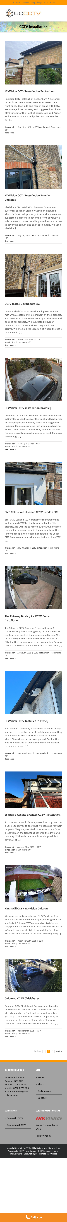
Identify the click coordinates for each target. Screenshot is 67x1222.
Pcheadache (13, 1151)
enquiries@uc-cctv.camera (43, 2)
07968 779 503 (21, 1088)
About (41, 1084)
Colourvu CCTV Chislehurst (22, 998)
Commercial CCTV (16, 1125)
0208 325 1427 (21, 1084)
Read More (9, 133)
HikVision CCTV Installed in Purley (26, 721)
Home (41, 1077)
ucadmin (11, 127)
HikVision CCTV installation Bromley (28, 408)
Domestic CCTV (15, 1118)
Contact (42, 1098)
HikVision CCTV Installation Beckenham (30, 91)
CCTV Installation (40, 127)
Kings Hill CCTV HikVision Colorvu (26, 908)
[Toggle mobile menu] (60, 10)
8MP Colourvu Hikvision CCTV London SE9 (31, 512)
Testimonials (44, 1091)
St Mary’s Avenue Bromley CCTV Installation (32, 814)
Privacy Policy (43, 1135)
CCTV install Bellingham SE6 (22, 304)
